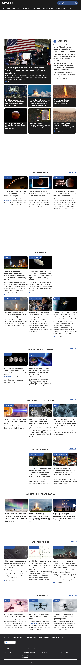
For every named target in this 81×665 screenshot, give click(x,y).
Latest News (62, 41)
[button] (74, 3)
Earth (56, 405)
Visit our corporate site (56, 637)
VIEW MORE (72, 172)
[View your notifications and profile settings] (69, 3)
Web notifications (63, 652)
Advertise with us (44, 652)
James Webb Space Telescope (35, 354)
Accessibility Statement (28, 652)
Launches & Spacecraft (12, 298)
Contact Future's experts (28, 648)
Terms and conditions (46, 648)
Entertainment (48, 8)
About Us (6, 648)
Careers (6, 655)
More (70, 8)
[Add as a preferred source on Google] (10, 642)
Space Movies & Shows (36, 454)
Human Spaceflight (35, 298)
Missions (7, 257)
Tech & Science (61, 8)
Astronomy (26, 8)
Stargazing (36, 8)
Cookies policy (8, 652)
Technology (9, 405)
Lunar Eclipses (34, 177)
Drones (7, 600)
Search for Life (9, 547)
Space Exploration (13, 8)
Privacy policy (62, 648)
